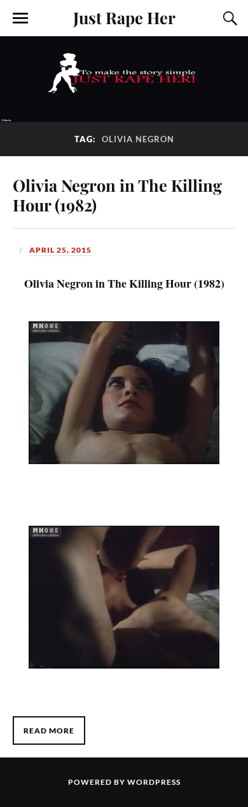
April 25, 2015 (60, 250)
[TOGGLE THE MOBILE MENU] (20, 18)
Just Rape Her (124, 17)
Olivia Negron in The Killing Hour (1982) (117, 195)
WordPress (154, 782)
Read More (49, 730)
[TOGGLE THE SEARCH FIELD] (228, 18)
